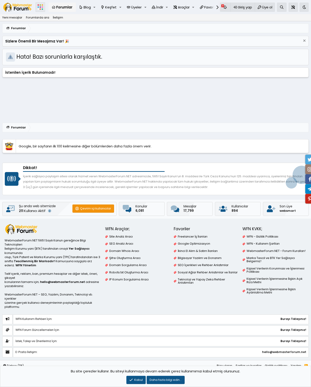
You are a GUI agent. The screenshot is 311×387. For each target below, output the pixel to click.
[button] (94, 7)
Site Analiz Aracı (121, 237)
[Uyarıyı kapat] (304, 41)
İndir (159, 7)
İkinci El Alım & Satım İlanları (198, 251)
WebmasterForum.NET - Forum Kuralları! (276, 251)
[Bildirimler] (225, 7)
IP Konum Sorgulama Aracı (129, 279)
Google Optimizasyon (194, 244)
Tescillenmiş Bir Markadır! (34, 261)
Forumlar (64, 7)
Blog (87, 7)
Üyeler (136, 7)
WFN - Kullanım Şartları (263, 244)
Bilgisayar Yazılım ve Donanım (200, 258)
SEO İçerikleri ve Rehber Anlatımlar (203, 265)
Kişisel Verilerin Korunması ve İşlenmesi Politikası (275, 270)
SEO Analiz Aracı (121, 244)
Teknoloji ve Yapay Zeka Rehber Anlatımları (201, 281)
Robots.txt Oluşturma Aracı (128, 272)
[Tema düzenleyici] (293, 7)
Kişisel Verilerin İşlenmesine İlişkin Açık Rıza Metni (275, 280)
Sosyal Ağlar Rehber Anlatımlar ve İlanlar (208, 272)
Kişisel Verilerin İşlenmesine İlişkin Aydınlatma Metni (271, 291)
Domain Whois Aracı (124, 251)
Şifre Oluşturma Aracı (124, 258)
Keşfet (111, 7)
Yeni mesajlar (12, 17)
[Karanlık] (304, 7)
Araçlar (184, 7)
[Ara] (282, 7)
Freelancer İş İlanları (192, 237)
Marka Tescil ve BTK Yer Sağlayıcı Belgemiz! (271, 259)
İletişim (58, 17)
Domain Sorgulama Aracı (128, 265)
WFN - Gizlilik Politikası (262, 237)
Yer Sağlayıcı (79, 248)
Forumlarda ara (37, 17)
